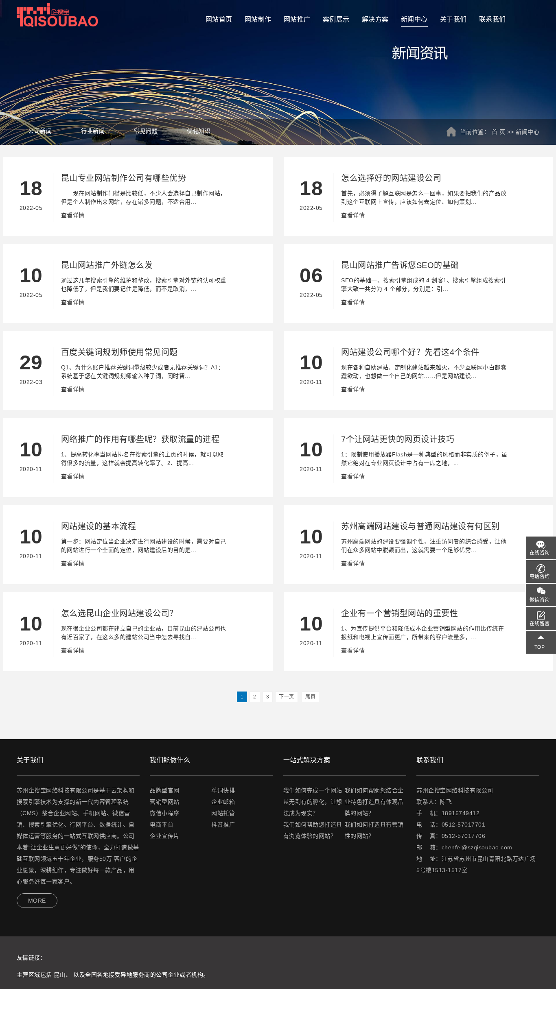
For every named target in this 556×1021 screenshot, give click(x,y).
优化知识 (198, 131)
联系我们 (492, 19)
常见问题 (146, 131)
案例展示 (336, 19)
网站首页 (219, 19)
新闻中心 (414, 19)
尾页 (310, 697)
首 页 (499, 132)
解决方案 (375, 19)
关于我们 (453, 19)
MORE (37, 900)
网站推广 (297, 19)
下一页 (286, 697)
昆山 (60, 974)
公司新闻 (40, 131)
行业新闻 (93, 131)
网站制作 (258, 19)
